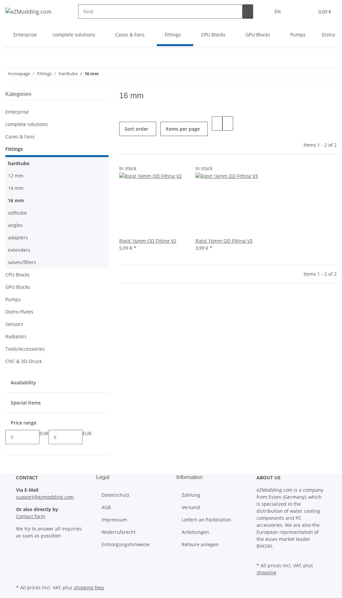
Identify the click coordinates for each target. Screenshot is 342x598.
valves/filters (22, 262)
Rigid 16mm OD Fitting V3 (223, 241)
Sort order (136, 129)
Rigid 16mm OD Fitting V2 (147, 241)
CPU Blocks (17, 274)
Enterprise (17, 112)
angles (15, 225)
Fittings (14, 149)
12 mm (15, 175)
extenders (19, 250)
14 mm (15, 188)
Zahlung (191, 495)
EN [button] (278, 11)
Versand (191, 507)
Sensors (14, 324)
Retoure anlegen (200, 544)
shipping (266, 572)
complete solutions (26, 124)
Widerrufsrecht (119, 532)
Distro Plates (19, 312)
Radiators (16, 336)
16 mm (16, 200)
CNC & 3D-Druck (23, 361)
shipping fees (89, 587)
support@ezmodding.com (45, 497)
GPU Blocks (17, 287)
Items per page (183, 129)
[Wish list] (306, 11)
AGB (106, 507)
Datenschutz (116, 495)
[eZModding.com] (28, 11)
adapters (18, 237)
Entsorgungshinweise (126, 544)
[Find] (247, 11)
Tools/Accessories (25, 349)
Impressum (114, 519)
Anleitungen (195, 532)
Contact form (30, 516)
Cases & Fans (20, 136)
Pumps (13, 299)
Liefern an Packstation (206, 519)
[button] (295, 11)
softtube (17, 213)
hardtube (18, 163)
